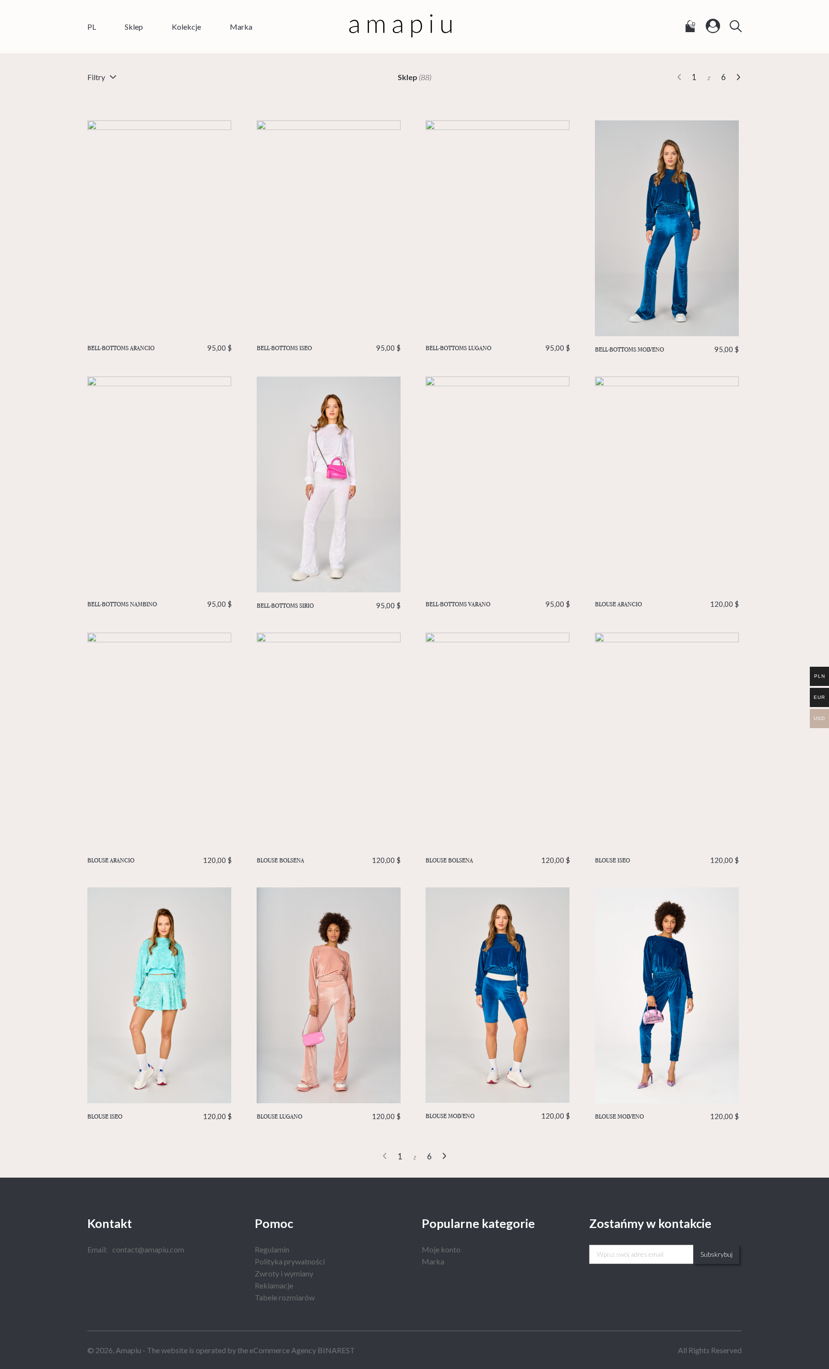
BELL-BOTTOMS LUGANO (498, 347)
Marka (241, 26)
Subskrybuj (716, 1254)
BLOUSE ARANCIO (667, 604)
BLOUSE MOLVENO (498, 1115)
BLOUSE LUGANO (329, 1116)
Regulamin (272, 1249)
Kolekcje (186, 26)
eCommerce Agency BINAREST (302, 1350)
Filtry (96, 77)
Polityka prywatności (290, 1261)
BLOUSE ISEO (667, 860)
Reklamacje (274, 1285)
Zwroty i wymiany (284, 1273)
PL (91, 26)
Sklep (134, 26)
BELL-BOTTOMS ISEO (329, 347)
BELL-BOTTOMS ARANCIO (159, 347)
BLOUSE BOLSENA (329, 860)
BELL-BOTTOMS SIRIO (329, 605)
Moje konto (441, 1249)
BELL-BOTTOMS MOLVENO (667, 349)
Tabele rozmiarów (285, 1297)
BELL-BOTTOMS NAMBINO (159, 604)
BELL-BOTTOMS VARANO (498, 604)
